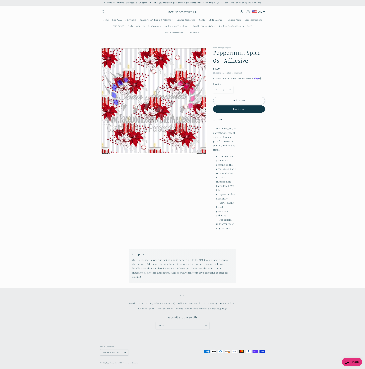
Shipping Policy (146, 308)
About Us (142, 303)
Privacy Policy (210, 303)
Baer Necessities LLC (114, 363)
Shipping (217, 73)
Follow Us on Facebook (189, 303)
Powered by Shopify (130, 363)
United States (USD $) (112, 352)
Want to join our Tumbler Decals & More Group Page (201, 308)
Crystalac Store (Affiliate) (162, 303)
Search (132, 303)
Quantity (217, 84)
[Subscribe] (206, 325)
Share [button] (219, 119)
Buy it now (239, 109)
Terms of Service (165, 308)
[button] (103, 12)
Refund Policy (227, 303)
